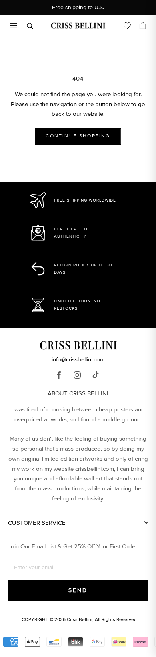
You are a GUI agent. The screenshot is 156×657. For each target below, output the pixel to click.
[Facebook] (58, 375)
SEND (77, 590)
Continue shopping (78, 136)
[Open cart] (142, 25)
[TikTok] (95, 375)
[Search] (30, 26)
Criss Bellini (79, 620)
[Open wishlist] (127, 26)
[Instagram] (77, 375)
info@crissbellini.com (78, 359)
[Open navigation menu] (13, 25)
